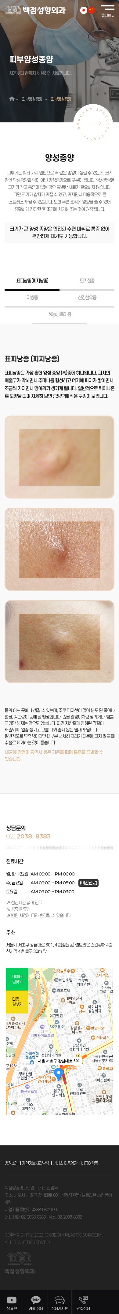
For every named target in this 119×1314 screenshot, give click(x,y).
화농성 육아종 (59, 314)
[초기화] (105, 1093)
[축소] (105, 1082)
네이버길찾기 (17, 979)
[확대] (105, 1072)
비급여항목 (89, 1163)
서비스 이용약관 (65, 1163)
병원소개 (11, 1163)
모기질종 (87, 281)
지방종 (32, 298)
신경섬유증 (87, 298)
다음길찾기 (17, 1002)
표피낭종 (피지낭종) (32, 281)
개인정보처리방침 (35, 1163)
